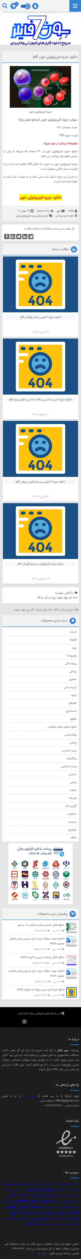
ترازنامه (67, 1190)
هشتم (57, 1219)
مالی (77, 1207)
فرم (11, 1201)
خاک (22, 1190)
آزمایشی (71, 1184)
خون (18, 216)
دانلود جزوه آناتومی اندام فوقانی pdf (40, 317)
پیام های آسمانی (21, 1218)
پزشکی (73, 671)
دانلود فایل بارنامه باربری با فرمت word (42, 957)
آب (77, 1184)
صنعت (73, 790)
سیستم (75, 1201)
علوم (47, 1200)
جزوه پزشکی (42, 216)
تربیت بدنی (70, 687)
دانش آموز (13, 1189)
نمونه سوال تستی (50, 1207)
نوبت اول (19, 1212)
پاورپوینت (71, 655)
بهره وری (17, 1184)
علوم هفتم (28, 1200)
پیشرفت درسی (54, 1224)
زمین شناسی (69, 750)
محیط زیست (66, 1207)
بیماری (7, 1183)
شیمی (73, 782)
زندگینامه (71, 758)
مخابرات (72, 813)
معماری (72, 829)
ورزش (41, 1218)
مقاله (74, 837)
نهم (31, 1213)
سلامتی (12, 1195)
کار (39, 1224)
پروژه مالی (71, 663)
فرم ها (73, 798)
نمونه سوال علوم (23, 1206)
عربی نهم (58, 1201)
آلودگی (63, 1184)
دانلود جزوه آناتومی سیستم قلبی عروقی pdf (40, 481)
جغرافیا (73, 703)
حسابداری (71, 711)
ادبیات (73, 631)
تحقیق (73, 679)
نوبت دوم (70, 1218)
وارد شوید (62, 597)
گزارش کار (71, 806)
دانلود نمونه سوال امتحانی (62, 726)
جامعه (59, 1189)
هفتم (50, 1218)
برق (74, 647)
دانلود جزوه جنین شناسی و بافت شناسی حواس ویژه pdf (40, 399)
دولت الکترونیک (66, 1195)
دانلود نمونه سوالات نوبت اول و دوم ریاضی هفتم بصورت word (37, 941)
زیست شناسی (69, 766)
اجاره (57, 1184)
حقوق (73, 718)
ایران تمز (42, 1253)
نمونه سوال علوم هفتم (57, 1212)
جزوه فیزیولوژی (28, 216)
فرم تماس (29, 1096)
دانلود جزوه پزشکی (65, 216)
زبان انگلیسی (48, 1195)
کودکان (31, 1223)
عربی (67, 1200)
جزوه (74, 695)
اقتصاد (73, 639)
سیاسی (73, 774)
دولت (76, 1195)
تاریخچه (75, 1190)
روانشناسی (71, 734)
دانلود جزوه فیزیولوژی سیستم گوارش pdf (41, 563)
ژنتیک (44, 1224)
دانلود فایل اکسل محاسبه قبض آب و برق (41, 925)
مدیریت (72, 821)
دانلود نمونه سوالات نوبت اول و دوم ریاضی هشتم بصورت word (36, 973)
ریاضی (73, 742)
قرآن (5, 1201)
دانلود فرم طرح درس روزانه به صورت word (40, 989)
